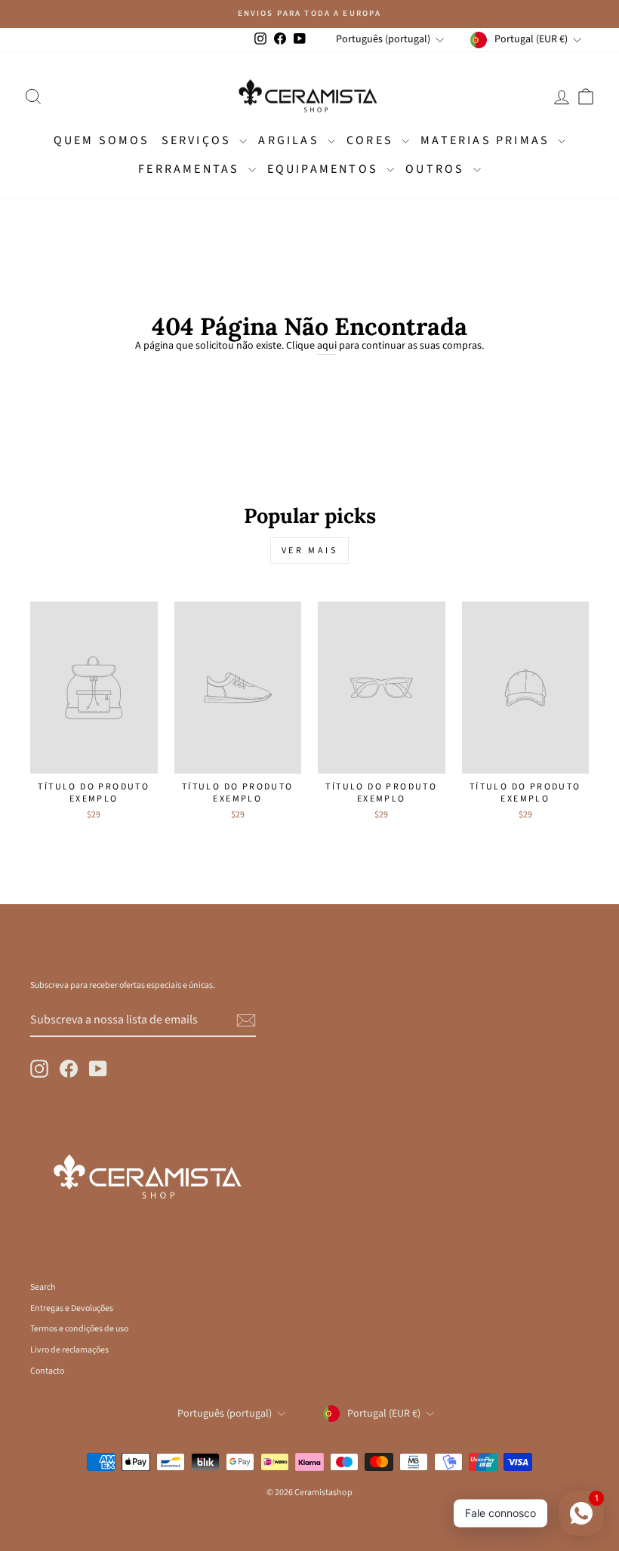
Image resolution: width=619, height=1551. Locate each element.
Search (42, 1287)
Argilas (291, 140)
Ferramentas (191, 169)
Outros (437, 169)
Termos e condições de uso (79, 1328)
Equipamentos (325, 169)
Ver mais (310, 550)
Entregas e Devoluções (71, 1308)
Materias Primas (487, 140)
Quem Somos (102, 140)
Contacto (47, 1371)
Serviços (199, 140)
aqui (327, 346)
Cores (372, 140)
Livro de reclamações (69, 1349)
